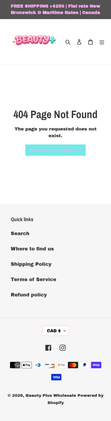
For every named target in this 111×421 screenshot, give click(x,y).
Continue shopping (51, 150)
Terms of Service (33, 279)
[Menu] (101, 42)
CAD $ (54, 330)
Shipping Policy (31, 264)
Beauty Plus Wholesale (51, 395)
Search (20, 233)
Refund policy (29, 295)
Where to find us (32, 249)
